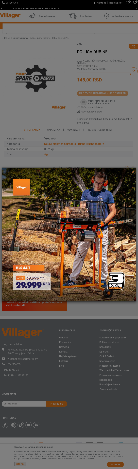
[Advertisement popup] (69, 234)
